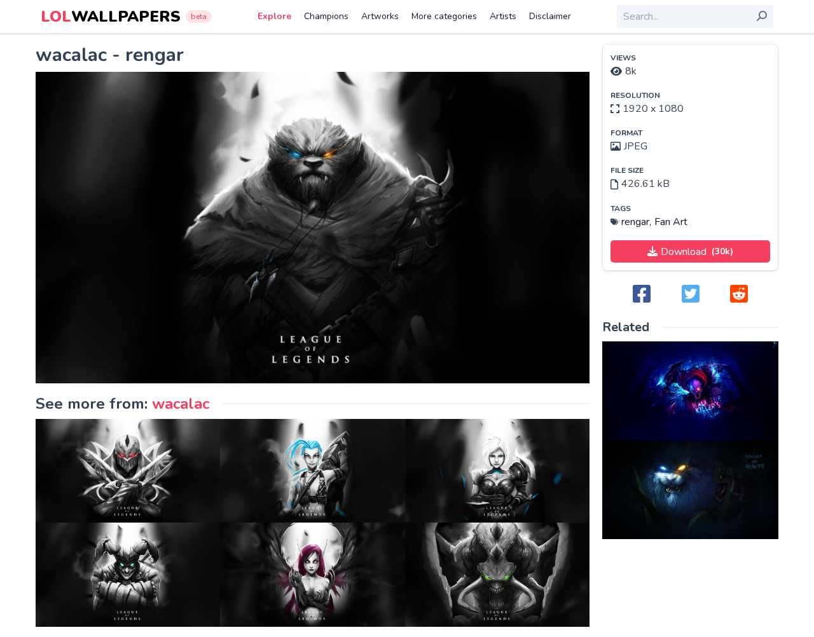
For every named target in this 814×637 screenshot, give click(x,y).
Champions (326, 16)
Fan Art (670, 222)
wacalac (180, 404)
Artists (503, 16)
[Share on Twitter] (691, 295)
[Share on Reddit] (739, 295)
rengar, (636, 222)
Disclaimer (550, 16)
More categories (444, 16)
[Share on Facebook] (642, 295)
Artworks (380, 16)
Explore (274, 16)
